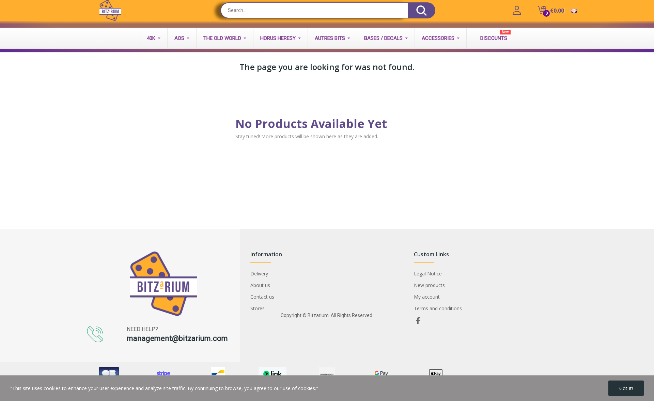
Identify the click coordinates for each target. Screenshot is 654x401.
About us (260, 285)
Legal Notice (428, 273)
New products (429, 285)
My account (427, 296)
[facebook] (418, 321)
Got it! (626, 388)
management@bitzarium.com (177, 338)
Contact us (262, 296)
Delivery (259, 273)
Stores (257, 308)
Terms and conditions (438, 308)
